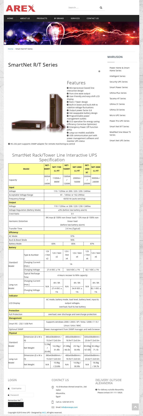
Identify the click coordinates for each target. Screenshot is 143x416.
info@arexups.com (69, 407)
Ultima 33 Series (117, 109)
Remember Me (14, 400)
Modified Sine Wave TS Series (120, 133)
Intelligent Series (117, 76)
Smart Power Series (119, 87)
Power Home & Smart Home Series (119, 69)
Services (75, 18)
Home (10, 18)
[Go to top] (135, 406)
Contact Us (93, 18)
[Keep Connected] (21, 8)
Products (42, 18)
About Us (25, 18)
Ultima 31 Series (117, 104)
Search (101, 7)
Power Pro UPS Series (119, 121)
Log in (16, 404)
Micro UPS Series (117, 115)
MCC (44, 412)
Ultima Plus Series (118, 93)
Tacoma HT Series (118, 98)
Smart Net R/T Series (119, 126)
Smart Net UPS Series (120, 140)
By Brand (59, 18)
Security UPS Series (119, 81)
